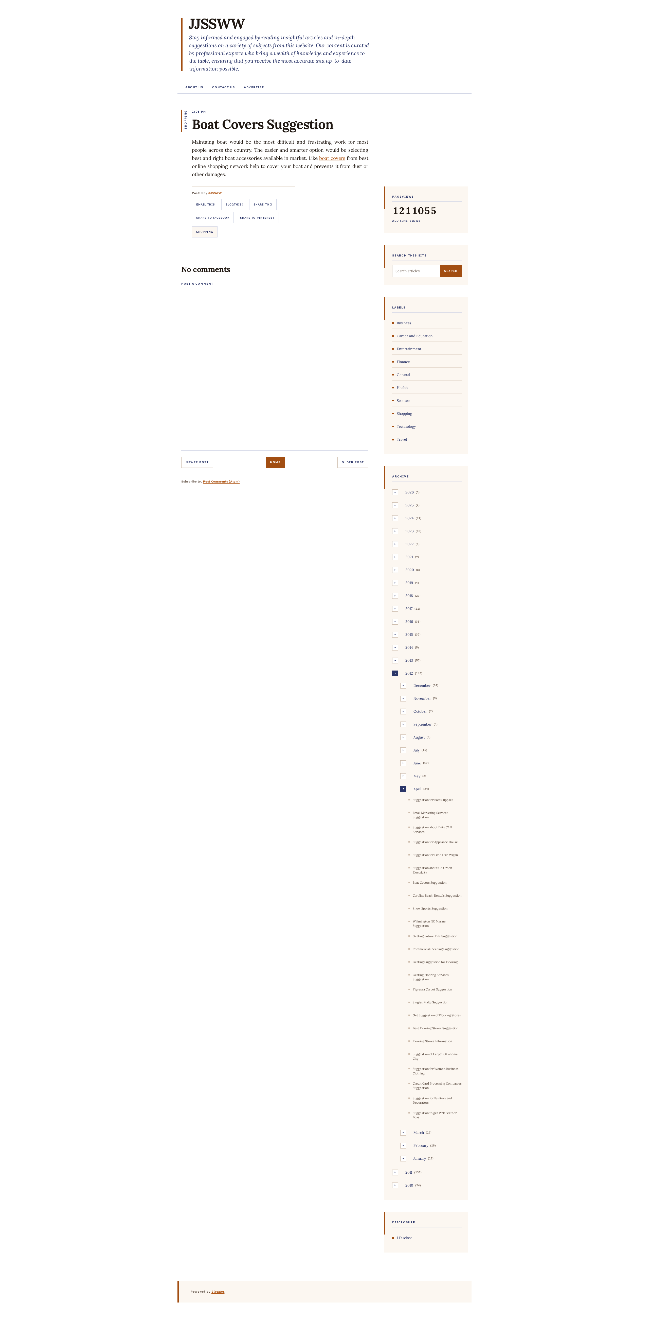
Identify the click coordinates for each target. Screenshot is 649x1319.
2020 (409, 570)
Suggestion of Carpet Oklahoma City (435, 1056)
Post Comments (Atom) (221, 481)
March (418, 1132)
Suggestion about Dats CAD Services (432, 829)
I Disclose (404, 1238)
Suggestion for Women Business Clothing (436, 1071)
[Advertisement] (426, 142)
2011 (408, 1172)
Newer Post (197, 462)
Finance (403, 361)
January (419, 1158)
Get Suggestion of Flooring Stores (437, 1015)
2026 (409, 492)
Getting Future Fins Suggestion (435, 936)
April (417, 789)
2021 (409, 557)
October (420, 711)
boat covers (332, 158)
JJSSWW (217, 23)
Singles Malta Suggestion (430, 1002)
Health (402, 387)
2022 (409, 544)
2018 (409, 595)
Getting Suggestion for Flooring (435, 962)
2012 (409, 673)
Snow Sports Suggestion (430, 908)
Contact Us (223, 87)
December (422, 685)
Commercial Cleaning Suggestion (436, 949)
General (403, 374)
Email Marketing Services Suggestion (430, 815)
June (417, 763)
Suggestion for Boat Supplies (433, 800)
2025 (409, 505)
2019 (409, 582)
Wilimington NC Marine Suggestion (429, 923)
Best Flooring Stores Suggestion (435, 1028)
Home (275, 462)
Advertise (254, 87)
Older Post (353, 462)
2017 (408, 608)
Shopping (204, 232)
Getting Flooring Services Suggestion (431, 977)
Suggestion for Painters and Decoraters (432, 1100)
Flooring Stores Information (432, 1041)
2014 (409, 647)
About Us (194, 87)
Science (403, 400)
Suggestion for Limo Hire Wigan (435, 855)
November (422, 698)
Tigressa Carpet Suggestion (432, 989)
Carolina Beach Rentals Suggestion (437, 895)
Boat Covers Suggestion (429, 882)
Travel (402, 439)
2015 (409, 634)
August (419, 737)
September (422, 724)
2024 (409, 518)
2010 (409, 1185)
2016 (409, 621)
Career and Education (415, 336)
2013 (409, 660)
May (416, 776)
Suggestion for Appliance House (435, 842)
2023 (409, 531)
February (420, 1145)
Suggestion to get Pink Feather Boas (435, 1115)
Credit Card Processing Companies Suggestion (437, 1086)
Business (404, 323)
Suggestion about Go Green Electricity (432, 870)
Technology (406, 426)
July (416, 750)
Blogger (218, 1291)
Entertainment (409, 349)
